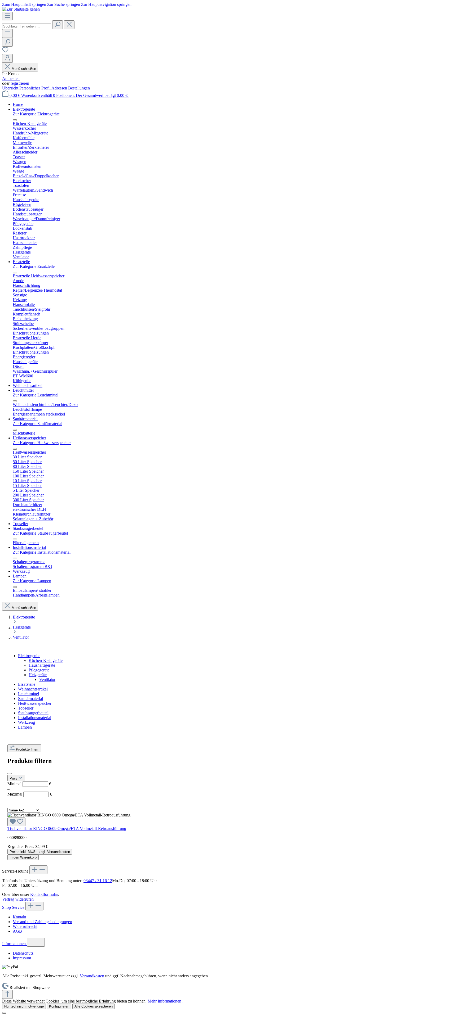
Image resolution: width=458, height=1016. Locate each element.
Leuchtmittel (28, 694)
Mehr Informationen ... (167, 1001)
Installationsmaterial (34, 717)
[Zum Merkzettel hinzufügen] (16, 822)
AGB (17, 931)
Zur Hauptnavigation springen (106, 4)
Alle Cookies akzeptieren (93, 1006)
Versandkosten (92, 976)
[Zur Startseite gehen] (21, 9)
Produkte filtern (27, 749)
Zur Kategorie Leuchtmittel (35, 395)
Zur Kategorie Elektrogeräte (36, 114)
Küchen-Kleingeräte (46, 660)
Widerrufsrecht (25, 926)
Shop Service (13, 907)
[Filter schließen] (9, 773)
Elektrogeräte (29, 655)
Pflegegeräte (39, 670)
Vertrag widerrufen (18, 899)
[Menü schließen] (15, 120)
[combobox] (26, 26)
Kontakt (19, 917)
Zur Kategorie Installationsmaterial (42, 552)
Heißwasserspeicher (34, 703)
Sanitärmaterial (30, 698)
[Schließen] (4, 1013)
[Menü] (7, 16)
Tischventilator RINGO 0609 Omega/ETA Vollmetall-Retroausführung (66, 828)
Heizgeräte (38, 674)
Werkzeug (26, 722)
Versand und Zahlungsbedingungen (42, 921)
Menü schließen (24, 69)
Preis (14, 778)
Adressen (59, 88)
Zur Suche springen (64, 4)
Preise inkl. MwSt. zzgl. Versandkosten (40, 852)
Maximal (29, 794)
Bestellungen (79, 88)
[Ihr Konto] (7, 58)
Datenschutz (23, 953)
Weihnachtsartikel (33, 689)
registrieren (20, 83)
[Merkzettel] (5, 51)
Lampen (25, 727)
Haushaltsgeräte (42, 665)
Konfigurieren (59, 1006)
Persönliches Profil (35, 88)
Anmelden (11, 78)
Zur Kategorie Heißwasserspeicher (42, 442)
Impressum (22, 958)
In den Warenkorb (23, 857)
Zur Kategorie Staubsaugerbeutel (40, 533)
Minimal (29, 784)
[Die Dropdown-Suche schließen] (69, 24)
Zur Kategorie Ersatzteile (34, 266)
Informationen (14, 943)
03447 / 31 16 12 (97, 880)
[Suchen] (57, 24)
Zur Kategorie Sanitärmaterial (37, 423)
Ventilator (47, 679)
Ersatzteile (26, 684)
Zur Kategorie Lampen (32, 581)
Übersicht (10, 88)
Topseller (25, 708)
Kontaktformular (44, 894)
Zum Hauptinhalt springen (24, 4)
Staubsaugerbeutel (33, 713)
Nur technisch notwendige (24, 1006)
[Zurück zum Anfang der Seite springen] (7, 994)
